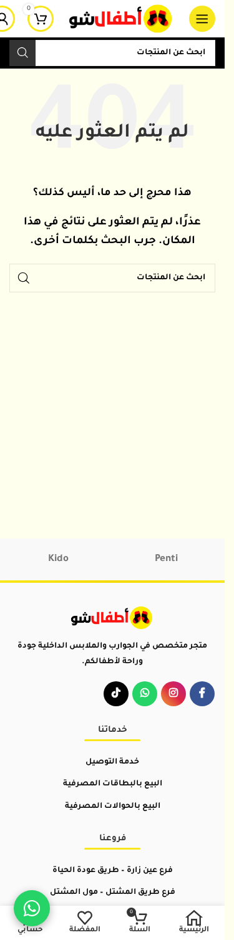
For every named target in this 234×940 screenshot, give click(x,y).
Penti (166, 559)
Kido (58, 559)
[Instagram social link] (173, 693)
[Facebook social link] (202, 693)
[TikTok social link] (116, 693)
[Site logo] (121, 19)
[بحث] (22, 53)
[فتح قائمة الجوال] (202, 18)
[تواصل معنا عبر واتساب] (32, 908)
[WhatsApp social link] (144, 693)
